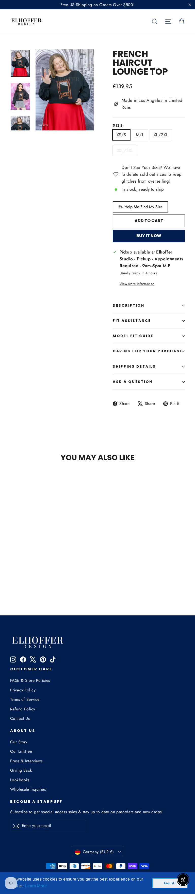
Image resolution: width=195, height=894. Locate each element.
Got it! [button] (170, 883)
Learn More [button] (36, 886)
